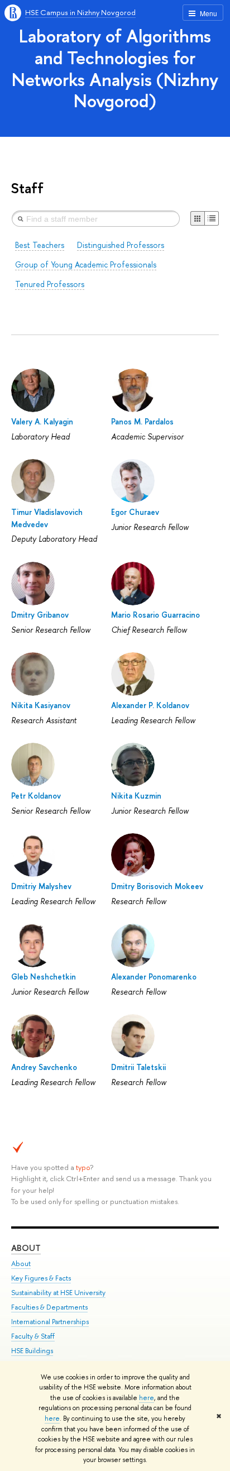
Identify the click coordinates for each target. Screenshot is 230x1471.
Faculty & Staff (33, 1336)
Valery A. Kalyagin (42, 421)
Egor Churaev (135, 512)
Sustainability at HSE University (58, 1292)
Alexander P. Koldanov (150, 705)
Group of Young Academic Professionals (85, 264)
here (146, 1397)
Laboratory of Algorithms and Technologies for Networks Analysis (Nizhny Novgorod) (115, 68)
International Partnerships (50, 1321)
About (26, 1248)
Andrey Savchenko (44, 1067)
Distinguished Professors (120, 245)
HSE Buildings (32, 1350)
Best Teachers (39, 245)
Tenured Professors (49, 284)
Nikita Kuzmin (136, 795)
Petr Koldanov (36, 795)
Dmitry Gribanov (40, 614)
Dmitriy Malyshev (41, 886)
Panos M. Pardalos (142, 421)
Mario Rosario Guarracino (155, 614)
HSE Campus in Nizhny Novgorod (80, 12)
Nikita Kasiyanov (40, 705)
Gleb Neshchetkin (43, 976)
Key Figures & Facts (41, 1278)
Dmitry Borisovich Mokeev (157, 886)
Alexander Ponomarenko (154, 976)
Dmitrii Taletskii (138, 1067)
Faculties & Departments (49, 1307)
